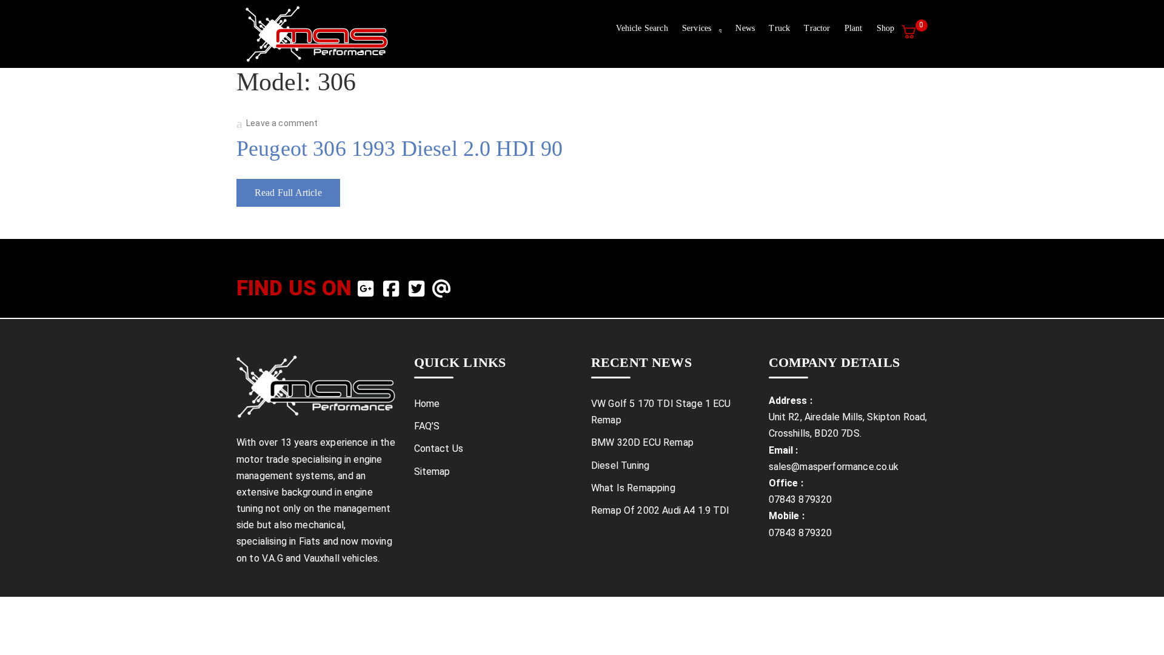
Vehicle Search (641, 28)
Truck (779, 28)
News (745, 28)
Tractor (817, 28)
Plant (854, 28)
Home (427, 403)
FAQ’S (427, 426)
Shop (886, 28)
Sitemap (432, 471)
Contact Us (439, 448)
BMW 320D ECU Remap (642, 442)
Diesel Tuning (620, 465)
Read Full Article (288, 192)
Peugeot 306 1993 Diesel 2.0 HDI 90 (399, 148)
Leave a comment (282, 123)
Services (696, 28)
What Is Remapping (633, 488)
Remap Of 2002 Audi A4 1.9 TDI (660, 510)
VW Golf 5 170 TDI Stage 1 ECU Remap (661, 412)
